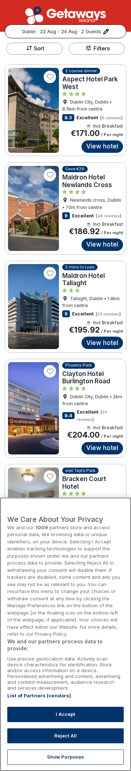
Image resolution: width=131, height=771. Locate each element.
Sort (39, 48)
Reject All (65, 736)
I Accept (65, 714)
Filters (102, 48)
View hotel (102, 146)
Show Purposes (65, 757)
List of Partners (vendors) (39, 695)
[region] (65, 634)
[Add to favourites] (50, 77)
